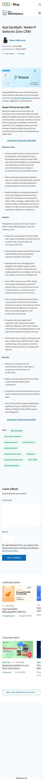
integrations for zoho (12, 454)
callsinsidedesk (10, 448)
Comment (6, 500)
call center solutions (12, 436)
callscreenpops (10, 442)
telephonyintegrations (13, 460)
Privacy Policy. (12, 551)
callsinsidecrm (28, 442)
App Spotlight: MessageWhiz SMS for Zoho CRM (14, 610)
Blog (16, 4)
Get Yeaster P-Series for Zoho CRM (21, 141)
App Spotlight (16, 431)
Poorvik (8, 672)
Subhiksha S (10, 616)
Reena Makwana (17, 40)
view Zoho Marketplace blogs (20, 692)
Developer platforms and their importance (15, 667)
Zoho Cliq (6, 662)
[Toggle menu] (39, 13)
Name (5, 532)
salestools (31, 454)
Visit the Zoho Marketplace (21, 98)
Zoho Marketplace (11, 466)
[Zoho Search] (40, 4)
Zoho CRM (32, 460)
